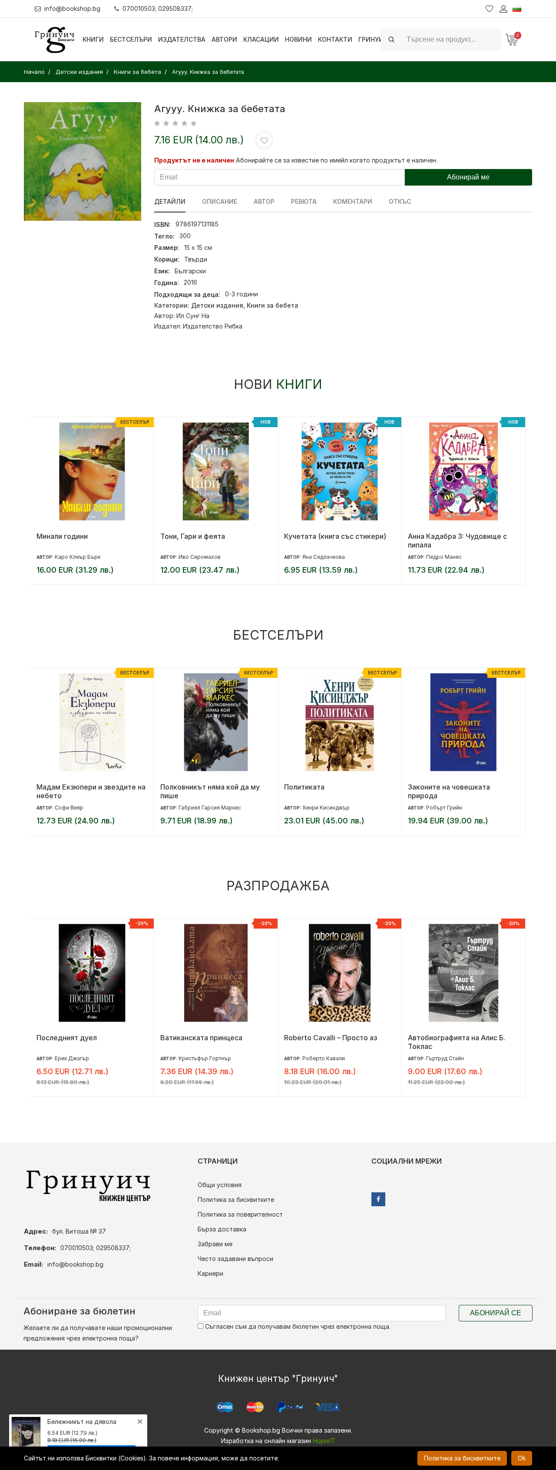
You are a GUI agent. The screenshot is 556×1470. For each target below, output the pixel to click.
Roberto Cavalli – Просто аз (330, 1037)
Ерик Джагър (72, 1058)
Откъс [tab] (400, 201)
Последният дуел (66, 1037)
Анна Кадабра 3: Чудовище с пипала (457, 540)
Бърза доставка (222, 1229)
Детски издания (217, 305)
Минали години (62, 536)
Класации (261, 39)
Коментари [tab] (352, 201)
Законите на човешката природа (449, 791)
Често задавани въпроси (235, 1258)
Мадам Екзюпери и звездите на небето (91, 791)
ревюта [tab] (304, 201)
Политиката (304, 787)
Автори (224, 39)
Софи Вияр (69, 807)
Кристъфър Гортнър (205, 1058)
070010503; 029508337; (157, 8)
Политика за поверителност (240, 1214)
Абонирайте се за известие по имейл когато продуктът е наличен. (336, 160)
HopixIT (324, 1440)
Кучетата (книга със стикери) (335, 536)
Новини (298, 39)
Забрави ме (215, 1244)
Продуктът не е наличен (194, 160)
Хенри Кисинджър (326, 807)
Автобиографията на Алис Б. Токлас (456, 1042)
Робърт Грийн (444, 807)
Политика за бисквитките (236, 1199)
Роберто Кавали (323, 1058)
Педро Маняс (444, 557)
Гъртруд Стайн (445, 1058)
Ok (522, 1458)
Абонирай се (495, 1313)
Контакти (335, 39)
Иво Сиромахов (200, 557)
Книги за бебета (272, 305)
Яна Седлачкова (323, 557)
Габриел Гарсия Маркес (210, 807)
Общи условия (220, 1184)
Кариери (210, 1273)
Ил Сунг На (192, 315)
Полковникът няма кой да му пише (210, 791)
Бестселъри (131, 39)
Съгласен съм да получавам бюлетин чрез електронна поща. (297, 1326)
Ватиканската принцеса (201, 1037)
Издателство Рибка (212, 326)
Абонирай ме (468, 177)
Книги (93, 39)
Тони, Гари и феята (192, 536)
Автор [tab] (264, 201)
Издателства (181, 39)
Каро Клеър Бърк (77, 557)
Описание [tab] (219, 201)
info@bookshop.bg (72, 8)
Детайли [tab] (169, 201)
